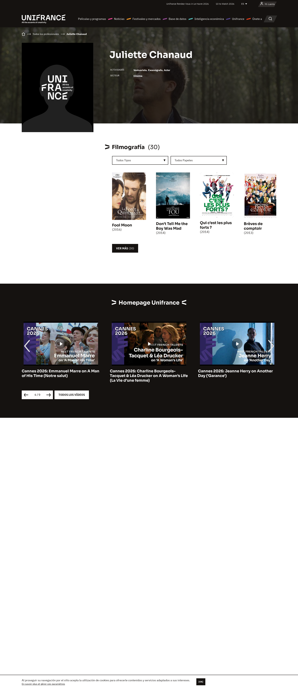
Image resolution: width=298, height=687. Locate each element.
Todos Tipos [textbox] (123, 160)
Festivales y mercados (147, 19)
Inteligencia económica (209, 19)
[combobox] (140, 160)
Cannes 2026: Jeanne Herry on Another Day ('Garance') (147, 373)
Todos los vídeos (72, 395)
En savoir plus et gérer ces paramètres (43, 683)
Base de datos (177, 19)
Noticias (119, 19)
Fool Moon (122, 225)
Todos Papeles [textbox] (184, 160)
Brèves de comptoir (253, 226)
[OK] (201, 681)
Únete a (257, 19)
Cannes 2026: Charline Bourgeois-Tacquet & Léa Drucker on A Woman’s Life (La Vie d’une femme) (61, 376)
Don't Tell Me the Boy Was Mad (172, 226)
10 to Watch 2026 (225, 3)
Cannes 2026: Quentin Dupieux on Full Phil (234, 373)
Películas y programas (92, 19)
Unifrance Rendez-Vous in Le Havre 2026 (187, 3)
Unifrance (238, 19)
